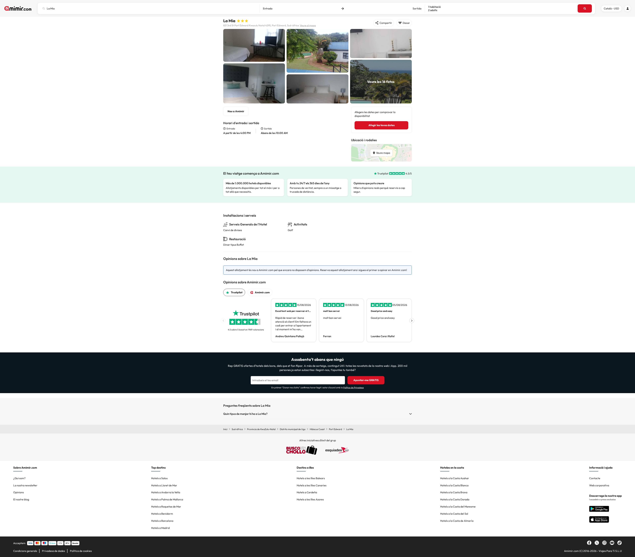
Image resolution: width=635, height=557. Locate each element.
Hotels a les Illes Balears (311, 478)
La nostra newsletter (25, 485)
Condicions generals (25, 551)
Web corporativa (599, 485)
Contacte (594, 478)
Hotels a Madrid (160, 528)
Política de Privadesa (353, 387)
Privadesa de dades (53, 551)
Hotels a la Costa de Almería (456, 520)
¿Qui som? (19, 478)
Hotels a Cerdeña (307, 492)
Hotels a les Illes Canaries (311, 485)
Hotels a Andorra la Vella (165, 492)
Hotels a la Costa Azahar (454, 478)
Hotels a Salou (159, 478)
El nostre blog (21, 499)
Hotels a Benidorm (162, 513)
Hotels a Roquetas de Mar (166, 506)
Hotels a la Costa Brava (453, 492)
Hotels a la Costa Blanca (454, 485)
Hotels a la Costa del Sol (454, 513)
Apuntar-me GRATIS (366, 380)
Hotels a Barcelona (162, 520)
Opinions (18, 492)
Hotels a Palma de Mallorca (167, 499)
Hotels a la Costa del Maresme (458, 506)
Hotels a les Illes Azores (310, 499)
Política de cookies (81, 551)
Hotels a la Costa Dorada (454, 499)
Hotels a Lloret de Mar (164, 485)
